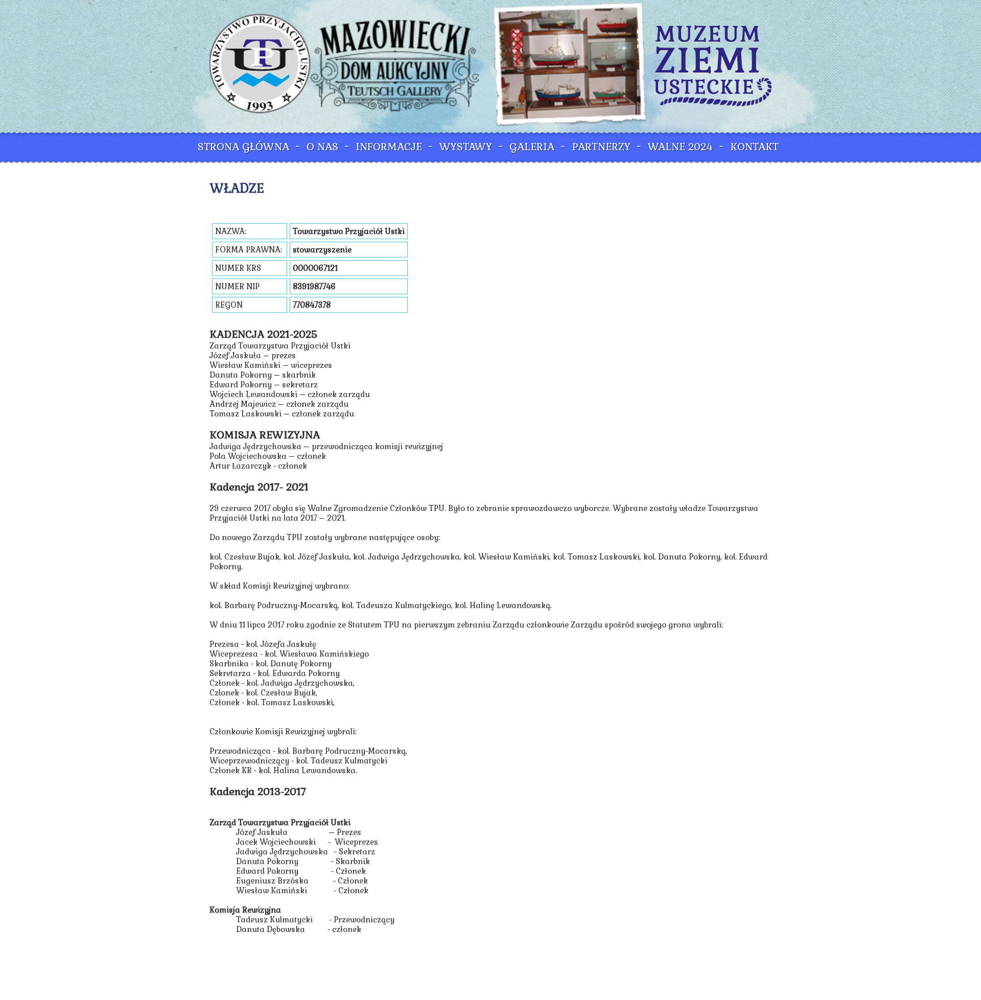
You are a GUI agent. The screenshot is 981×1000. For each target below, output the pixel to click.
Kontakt (754, 146)
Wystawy (465, 146)
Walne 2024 (680, 146)
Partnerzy (601, 146)
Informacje (389, 146)
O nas (322, 146)
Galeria (531, 146)
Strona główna (243, 146)
